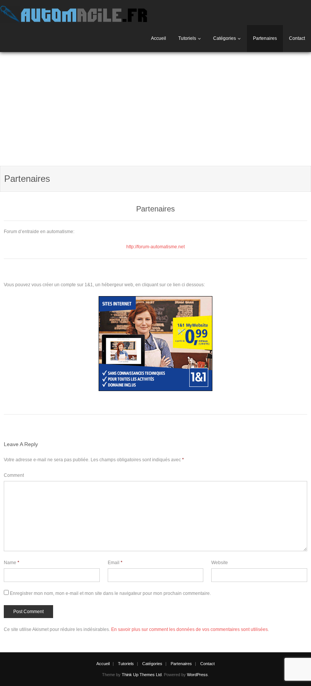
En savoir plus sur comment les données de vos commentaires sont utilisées (189, 629)
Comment (14, 475)
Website (219, 562)
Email (115, 562)
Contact (297, 38)
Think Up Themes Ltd (142, 674)
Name (11, 562)
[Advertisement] (155, 109)
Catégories (224, 38)
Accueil (158, 38)
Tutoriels (187, 38)
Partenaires (265, 38)
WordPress (197, 674)
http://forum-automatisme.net (155, 246)
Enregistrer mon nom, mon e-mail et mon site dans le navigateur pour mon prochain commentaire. (110, 593)
